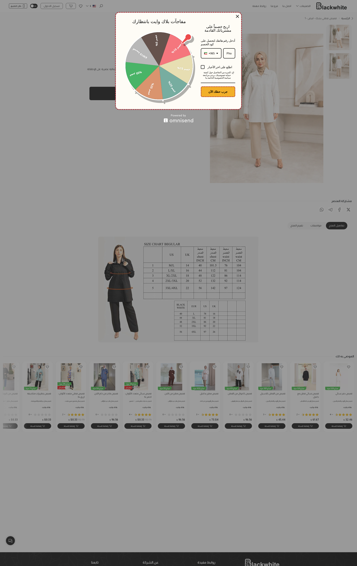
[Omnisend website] (178, 118)
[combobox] (211, 53)
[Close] (237, 16)
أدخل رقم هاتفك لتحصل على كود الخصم (218, 42)
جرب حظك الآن (218, 92)
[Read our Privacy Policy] (233, 73)
